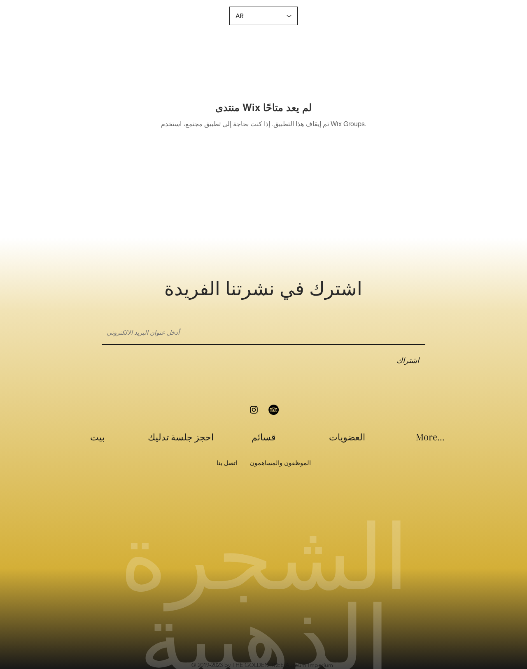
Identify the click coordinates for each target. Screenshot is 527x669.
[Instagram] (254, 410)
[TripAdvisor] (273, 410)
